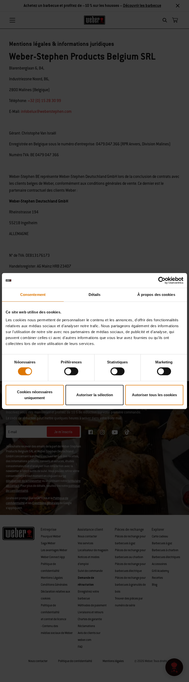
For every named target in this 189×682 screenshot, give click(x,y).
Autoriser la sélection (94, 395)
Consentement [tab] (33, 294)
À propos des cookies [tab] (156, 294)
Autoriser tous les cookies (154, 395)
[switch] (71, 371)
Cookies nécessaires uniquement (34, 395)
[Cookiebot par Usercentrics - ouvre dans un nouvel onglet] (161, 280)
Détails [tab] (95, 294)
